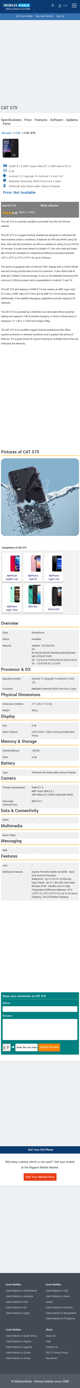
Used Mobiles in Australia (19, 1296)
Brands (6, 132)
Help (48, 1341)
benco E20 (53, 609)
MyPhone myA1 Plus (11, 608)
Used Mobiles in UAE (57, 1290)
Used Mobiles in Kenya (18, 1358)
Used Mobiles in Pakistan (59, 1307)
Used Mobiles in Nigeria (18, 1341)
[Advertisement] (40, 61)
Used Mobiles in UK (16, 1307)
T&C (48, 1352)
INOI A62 (32, 606)
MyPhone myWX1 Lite (12, 577)
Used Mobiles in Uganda (19, 1347)
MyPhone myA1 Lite (54, 577)
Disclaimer (51, 1358)
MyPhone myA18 (33, 577)
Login (65, 5)
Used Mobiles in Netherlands (21, 1290)
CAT (18, 132)
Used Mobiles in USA (17, 1302)
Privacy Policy (60, 1352)
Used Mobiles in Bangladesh (61, 1313)
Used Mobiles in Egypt (18, 1313)
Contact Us (52, 1347)
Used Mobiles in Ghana (18, 1352)
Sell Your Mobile (24, 16)
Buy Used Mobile (44, 16)
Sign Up (60, 16)
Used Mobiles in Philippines (60, 1318)
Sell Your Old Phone (40, 1150)
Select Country (53, 5)
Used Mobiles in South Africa (21, 1336)
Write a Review (49, 205)
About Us (51, 1336)
